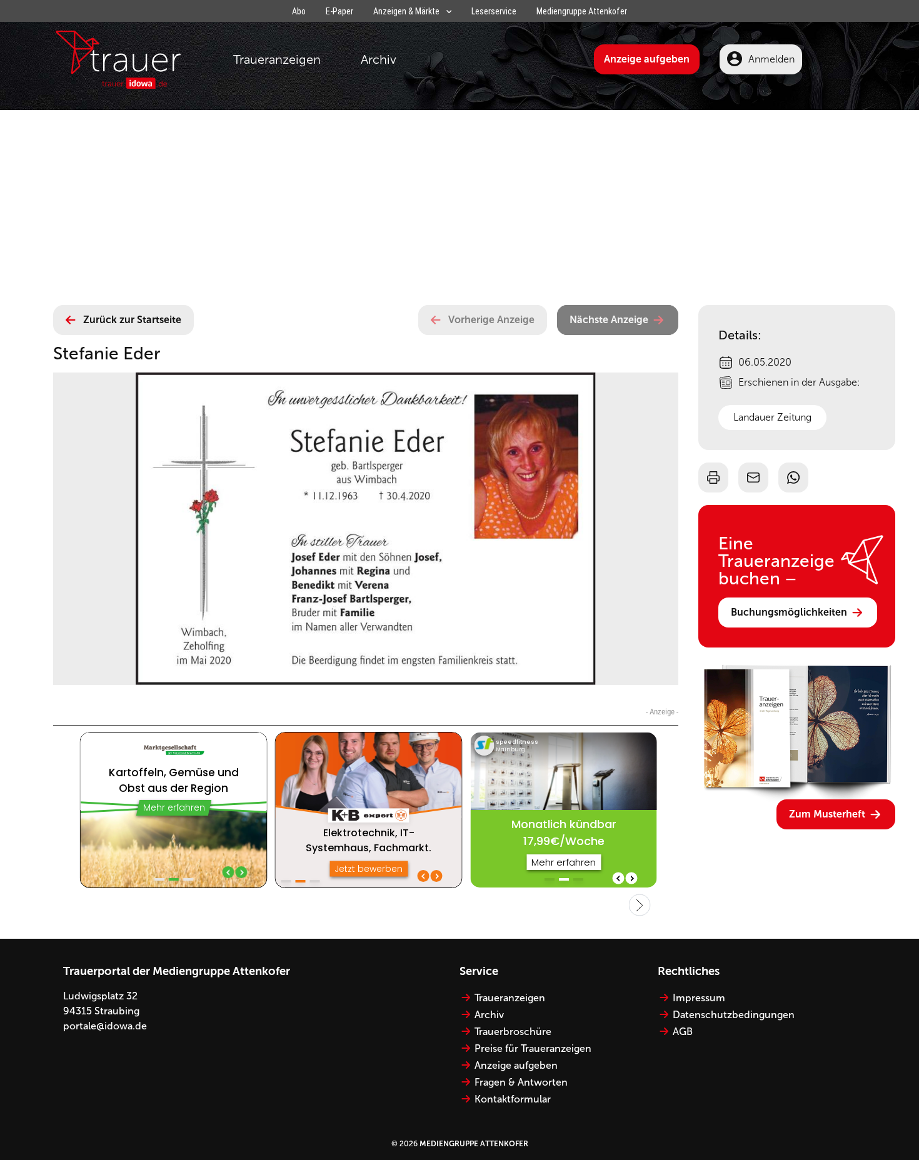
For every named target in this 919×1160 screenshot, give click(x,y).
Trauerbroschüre (513, 1031)
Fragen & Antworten (521, 1082)
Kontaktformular (513, 1099)
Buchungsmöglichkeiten (789, 612)
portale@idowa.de (105, 1026)
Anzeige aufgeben (647, 59)
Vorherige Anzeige (491, 319)
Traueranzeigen (277, 59)
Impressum (699, 997)
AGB (683, 1031)
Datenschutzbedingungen (734, 1014)
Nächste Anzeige (609, 319)
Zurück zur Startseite (132, 319)
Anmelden (771, 59)
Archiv (378, 59)
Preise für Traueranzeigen (533, 1048)
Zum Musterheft (827, 814)
